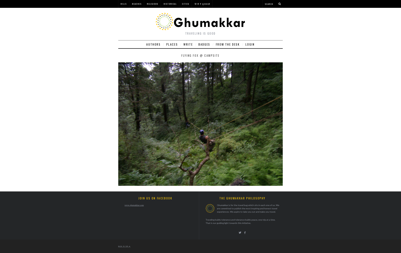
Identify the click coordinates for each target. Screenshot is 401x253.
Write (188, 44)
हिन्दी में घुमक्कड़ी (202, 4)
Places (172, 44)
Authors (153, 44)
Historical (170, 4)
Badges (204, 44)
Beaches (137, 4)
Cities (185, 4)
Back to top (123, 246)
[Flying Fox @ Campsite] (200, 184)
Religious (152, 4)
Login (250, 44)
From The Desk (228, 44)
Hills (124, 4)
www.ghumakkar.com (134, 205)
